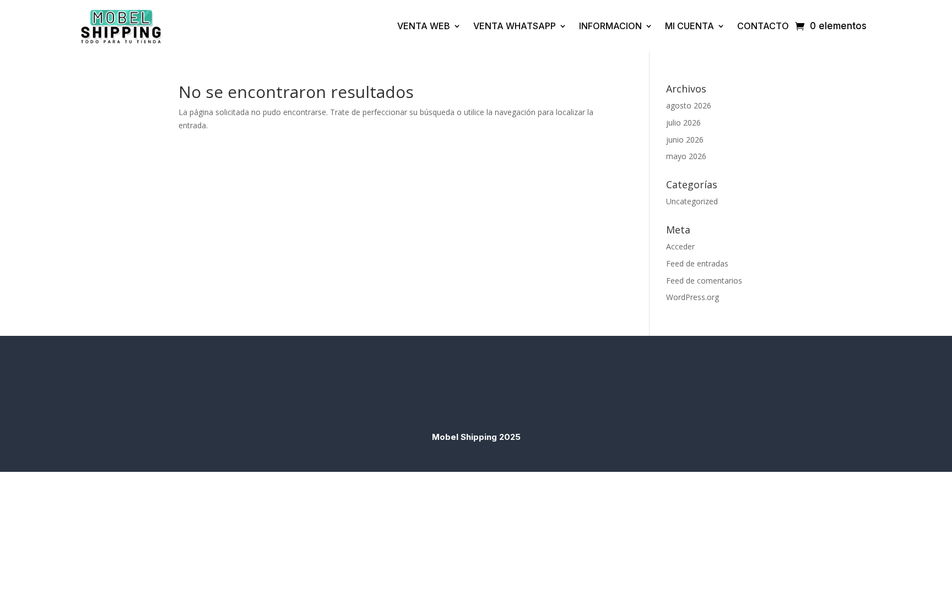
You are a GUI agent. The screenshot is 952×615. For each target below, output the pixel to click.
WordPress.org (692, 297)
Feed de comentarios (704, 280)
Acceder (680, 246)
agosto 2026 (688, 105)
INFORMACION (610, 25)
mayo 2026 (686, 156)
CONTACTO (763, 25)
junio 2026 (685, 139)
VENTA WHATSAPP (514, 25)
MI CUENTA (689, 25)
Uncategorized (692, 201)
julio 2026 (683, 122)
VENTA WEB (423, 25)
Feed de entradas (697, 263)
